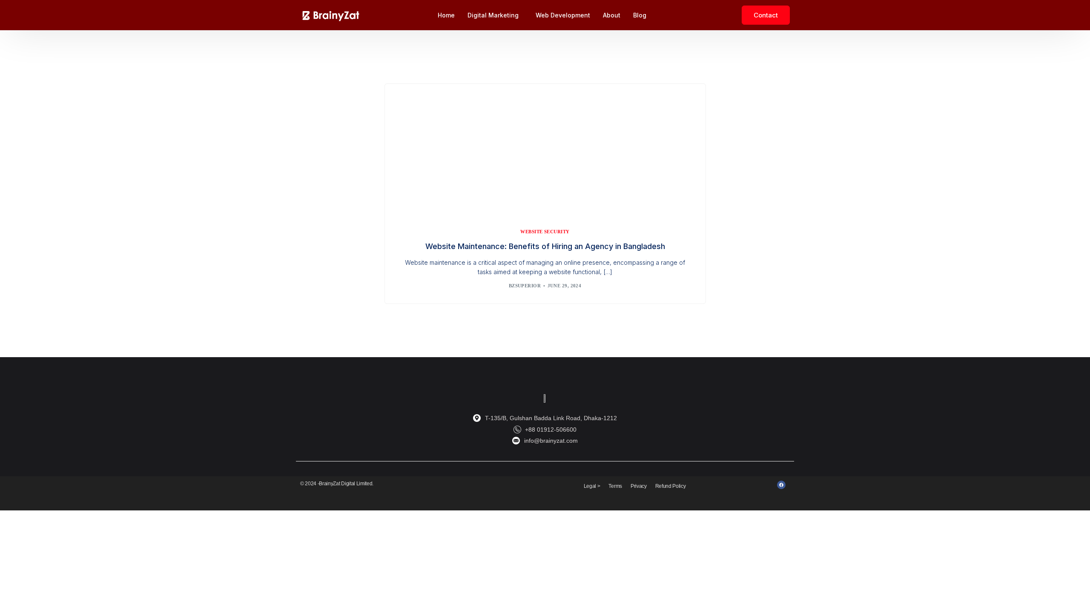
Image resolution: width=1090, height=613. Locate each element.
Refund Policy (670, 486)
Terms (615, 486)
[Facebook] (781, 485)
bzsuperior (525, 285)
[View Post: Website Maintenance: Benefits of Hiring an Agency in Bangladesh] (545, 148)
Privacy (639, 486)
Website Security (544, 231)
